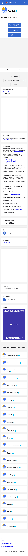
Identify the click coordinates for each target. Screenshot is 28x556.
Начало (5, 92)
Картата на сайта (6, 542)
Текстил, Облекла (20, 92)
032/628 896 (18, 209)
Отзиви (18, 69)
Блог (2, 540)
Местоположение (11, 161)
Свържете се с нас (6, 543)
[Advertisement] (14, 53)
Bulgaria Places (8, 139)
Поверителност (5, 545)
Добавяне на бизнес (7, 546)
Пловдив (10, 92)
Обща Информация (11, 160)
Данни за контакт (11, 163)
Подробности (7, 69)
